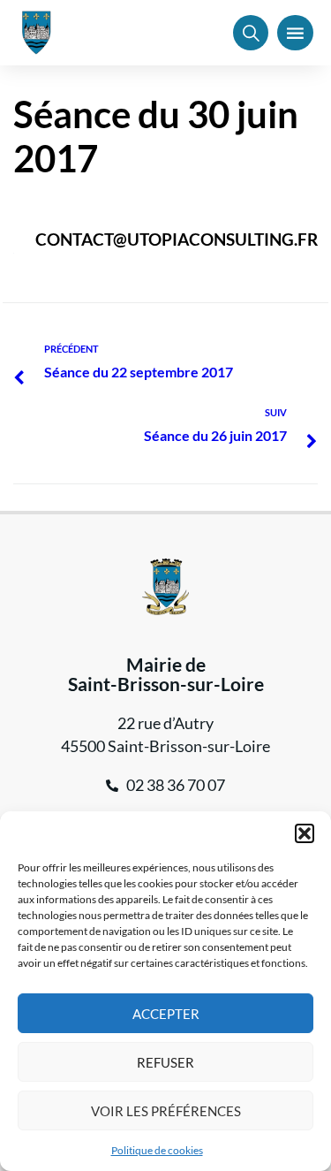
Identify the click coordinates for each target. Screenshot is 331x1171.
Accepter (165, 1014)
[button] (304, 833)
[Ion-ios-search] (250, 32)
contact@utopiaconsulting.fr (176, 239)
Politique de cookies (157, 1150)
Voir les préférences (166, 1111)
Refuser (165, 1062)
